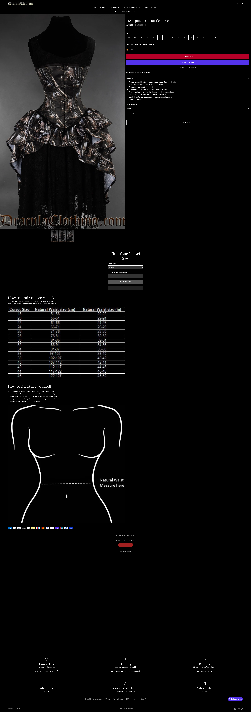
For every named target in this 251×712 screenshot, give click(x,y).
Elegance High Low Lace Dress (163, 92)
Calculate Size (125, 282)
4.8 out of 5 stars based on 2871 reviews (120, 699)
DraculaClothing (17, 709)
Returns (204, 664)
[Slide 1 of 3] (54, 236)
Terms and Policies (125, 709)
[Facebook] (235, 709)
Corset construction (131, 104)
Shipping (128, 108)
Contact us (46, 664)
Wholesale (204, 688)
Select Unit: (112, 264)
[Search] (233, 3)
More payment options (188, 67)
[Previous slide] (2, 121)
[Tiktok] (242, 709)
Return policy (130, 113)
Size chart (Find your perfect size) (139, 44)
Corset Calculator (125, 688)
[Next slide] (122, 121)
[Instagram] (238, 709)
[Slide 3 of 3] (70, 236)
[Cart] (242, 3)
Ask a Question (187, 122)
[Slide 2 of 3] (62, 236)
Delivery (125, 664)
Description (129, 78)
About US (46, 688)
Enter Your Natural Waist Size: (118, 272)
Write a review (125, 545)
